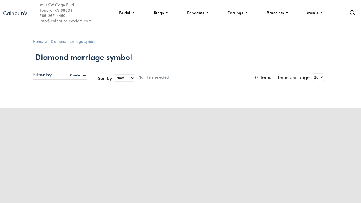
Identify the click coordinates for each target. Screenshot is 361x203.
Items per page (293, 77)
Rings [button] (159, 12)
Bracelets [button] (276, 12)
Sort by (105, 78)
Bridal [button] (125, 12)
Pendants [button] (196, 12)
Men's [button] (313, 12)
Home (38, 41)
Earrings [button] (236, 12)
